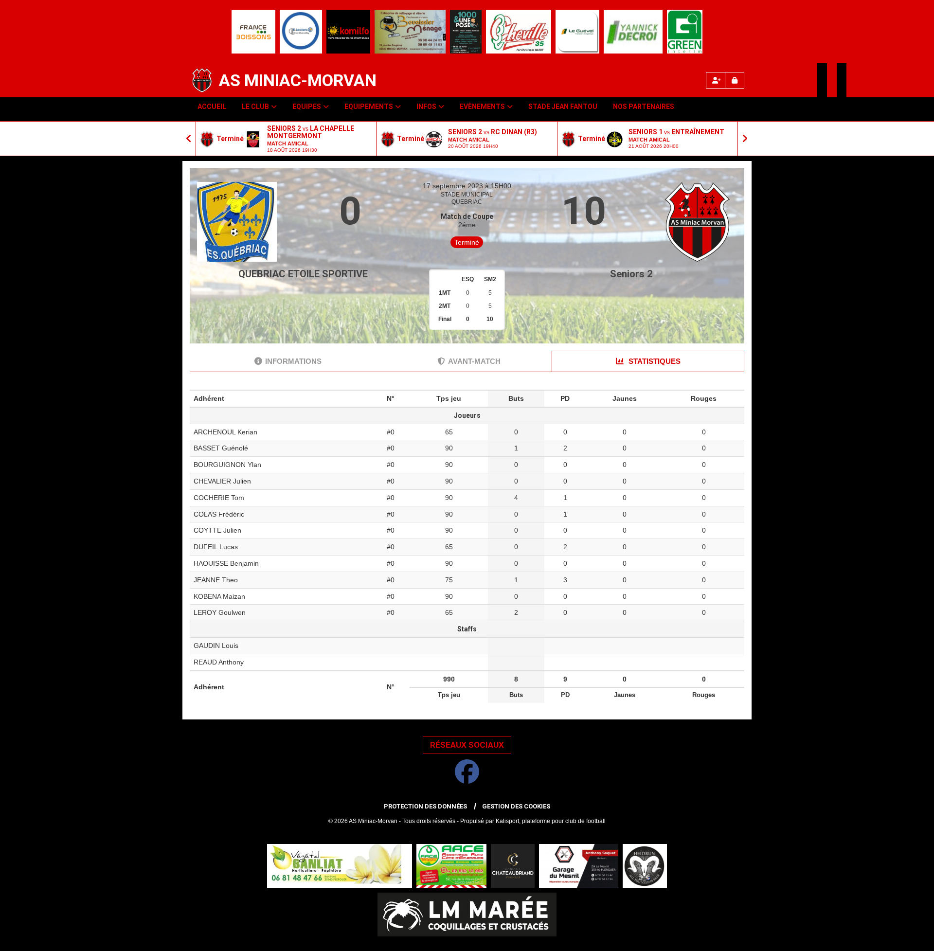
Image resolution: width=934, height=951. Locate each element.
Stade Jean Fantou (562, 106)
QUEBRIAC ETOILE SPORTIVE (303, 274)
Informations (293, 361)
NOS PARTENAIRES (643, 106)
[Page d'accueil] (202, 80)
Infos (426, 106)
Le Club (255, 106)
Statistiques (654, 361)
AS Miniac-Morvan (298, 80)
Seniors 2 (631, 274)
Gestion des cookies (516, 806)
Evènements (482, 106)
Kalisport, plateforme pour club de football (551, 821)
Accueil (212, 106)
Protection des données (425, 806)
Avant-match (474, 361)
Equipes (306, 106)
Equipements (368, 106)
